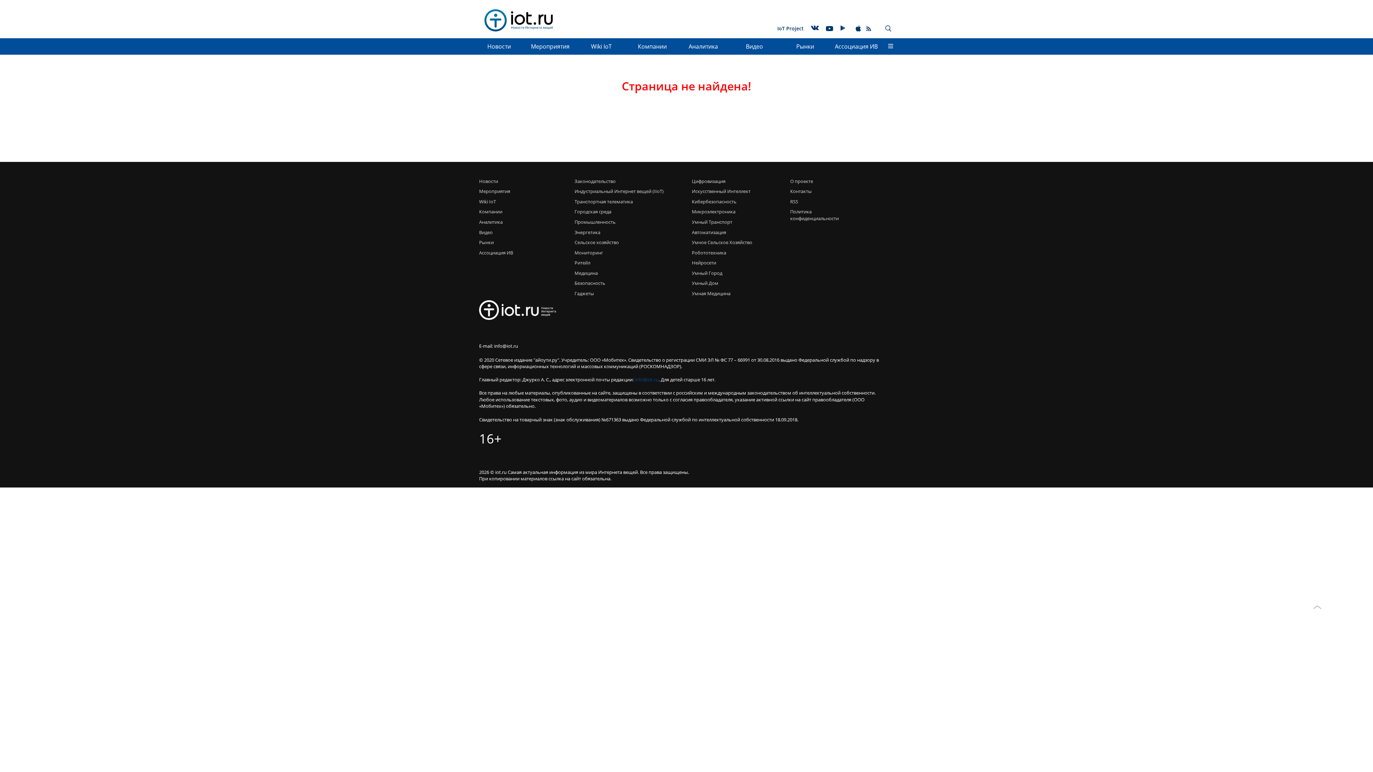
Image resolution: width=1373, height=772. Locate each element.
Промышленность (595, 222)
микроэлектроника (713, 211)
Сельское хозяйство (597, 242)
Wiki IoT (601, 46)
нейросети (704, 262)
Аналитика (703, 46)
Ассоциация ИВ (856, 46)
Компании (652, 46)
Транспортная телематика (604, 201)
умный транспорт (712, 222)
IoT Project (790, 28)
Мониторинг (589, 252)
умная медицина (711, 293)
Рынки (805, 46)
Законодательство (595, 181)
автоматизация (709, 232)
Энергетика (587, 232)
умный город (707, 273)
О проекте (801, 181)
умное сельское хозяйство (722, 242)
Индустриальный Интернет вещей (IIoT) (619, 191)
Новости (499, 46)
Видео (754, 46)
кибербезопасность (714, 201)
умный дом (705, 283)
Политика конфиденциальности (812, 215)
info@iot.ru (647, 379)
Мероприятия (550, 46)
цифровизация (708, 181)
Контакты (801, 191)
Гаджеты (584, 293)
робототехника (709, 252)
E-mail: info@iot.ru (498, 346)
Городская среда (593, 211)
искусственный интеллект (721, 191)
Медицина (586, 273)
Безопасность (590, 283)
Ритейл (582, 262)
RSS (794, 201)
